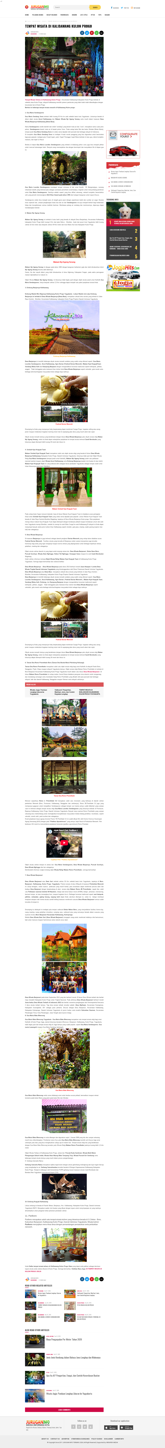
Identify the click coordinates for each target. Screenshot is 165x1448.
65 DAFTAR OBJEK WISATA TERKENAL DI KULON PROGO (88, 1318)
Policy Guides (96, 1439)
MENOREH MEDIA (112, 1442)
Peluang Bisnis (37, 15)
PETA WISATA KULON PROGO (85, 1305)
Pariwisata (64, 15)
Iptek (93, 15)
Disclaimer (108, 1439)
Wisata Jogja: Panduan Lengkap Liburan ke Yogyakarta (38, 692)
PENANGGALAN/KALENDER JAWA (119, 255)
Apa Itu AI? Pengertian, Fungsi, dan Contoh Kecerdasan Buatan (73, 1375)
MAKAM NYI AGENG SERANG (119, 178)
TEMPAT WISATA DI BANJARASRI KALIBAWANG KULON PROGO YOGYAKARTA (89, 692)
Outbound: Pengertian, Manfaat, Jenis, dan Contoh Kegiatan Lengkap (65, 692)
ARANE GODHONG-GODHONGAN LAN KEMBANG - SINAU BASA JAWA (121, 248)
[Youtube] (90, 1427)
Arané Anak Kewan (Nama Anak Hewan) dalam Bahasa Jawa (124, 222)
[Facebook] (73, 1427)
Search (95, 7)
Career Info (119, 1439)
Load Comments (64, 1410)
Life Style (84, 15)
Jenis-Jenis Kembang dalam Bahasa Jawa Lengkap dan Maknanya (73, 1357)
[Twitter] (85, 1427)
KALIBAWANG (34, 34)
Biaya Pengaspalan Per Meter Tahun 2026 (64, 1339)
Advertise (65, 1439)
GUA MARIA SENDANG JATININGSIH (121, 186)
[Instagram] (79, 1427)
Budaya (74, 15)
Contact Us (55, 1439)
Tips (99, 15)
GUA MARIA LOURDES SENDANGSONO (49, 1317)
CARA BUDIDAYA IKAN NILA (118, 230)
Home (27, 15)
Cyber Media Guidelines (80, 1439)
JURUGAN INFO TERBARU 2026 (73, 1442)
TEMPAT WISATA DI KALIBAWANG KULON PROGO (49, 1306)
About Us (45, 1439)
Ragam (107, 15)
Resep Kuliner (52, 15)
